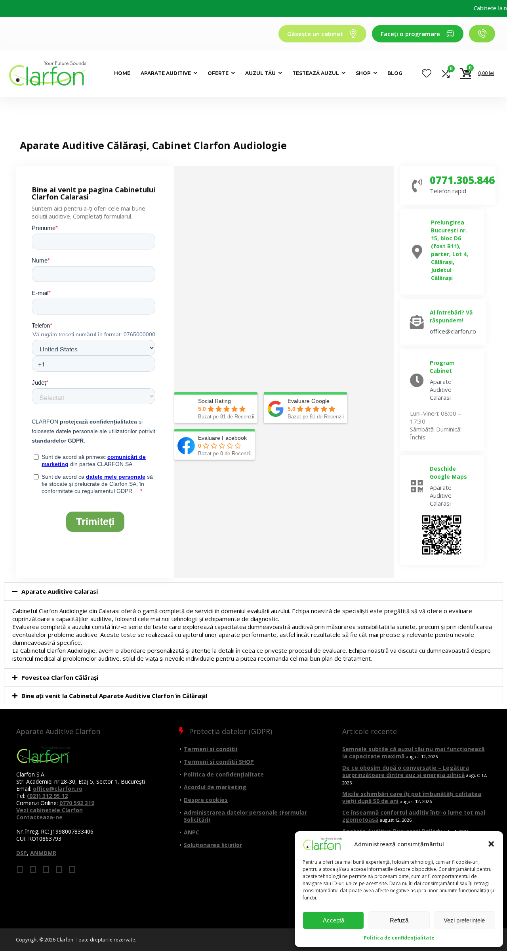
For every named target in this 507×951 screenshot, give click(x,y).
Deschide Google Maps (448, 472)
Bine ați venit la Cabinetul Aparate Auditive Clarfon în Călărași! (114, 696)
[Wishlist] (426, 73)
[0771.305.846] (417, 185)
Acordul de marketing (215, 787)
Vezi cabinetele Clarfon (49, 810)
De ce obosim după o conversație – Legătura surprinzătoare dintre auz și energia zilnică (405, 771)
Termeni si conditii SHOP (219, 761)
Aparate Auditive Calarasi (59, 591)
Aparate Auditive (166, 73)
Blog (394, 73)
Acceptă (333, 920)
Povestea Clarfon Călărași (59, 677)
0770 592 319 (76, 803)
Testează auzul (315, 73)
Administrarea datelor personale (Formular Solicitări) (245, 816)
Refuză (399, 920)
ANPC (191, 832)
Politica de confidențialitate (399, 937)
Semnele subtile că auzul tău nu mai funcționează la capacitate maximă (413, 752)
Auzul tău (260, 73)
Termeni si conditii (210, 749)
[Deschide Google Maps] (417, 486)
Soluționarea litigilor (213, 845)
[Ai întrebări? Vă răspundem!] (417, 322)
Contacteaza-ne (39, 817)
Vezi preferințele (464, 920)
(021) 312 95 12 (47, 796)
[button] (491, 844)
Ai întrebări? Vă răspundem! (451, 316)
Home (122, 73)
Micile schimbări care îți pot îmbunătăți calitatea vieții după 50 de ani (411, 797)
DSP (21, 853)
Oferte (218, 73)
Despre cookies (206, 799)
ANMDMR (43, 853)
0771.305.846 (462, 180)
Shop (363, 73)
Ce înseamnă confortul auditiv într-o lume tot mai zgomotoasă (413, 816)
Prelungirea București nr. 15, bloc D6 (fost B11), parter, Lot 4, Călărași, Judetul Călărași (449, 250)
